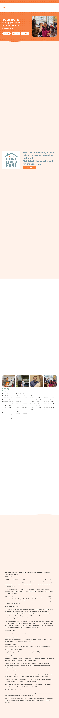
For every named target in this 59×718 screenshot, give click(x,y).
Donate (25, 33)
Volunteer (15, 33)
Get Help (6, 33)
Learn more (29, 167)
